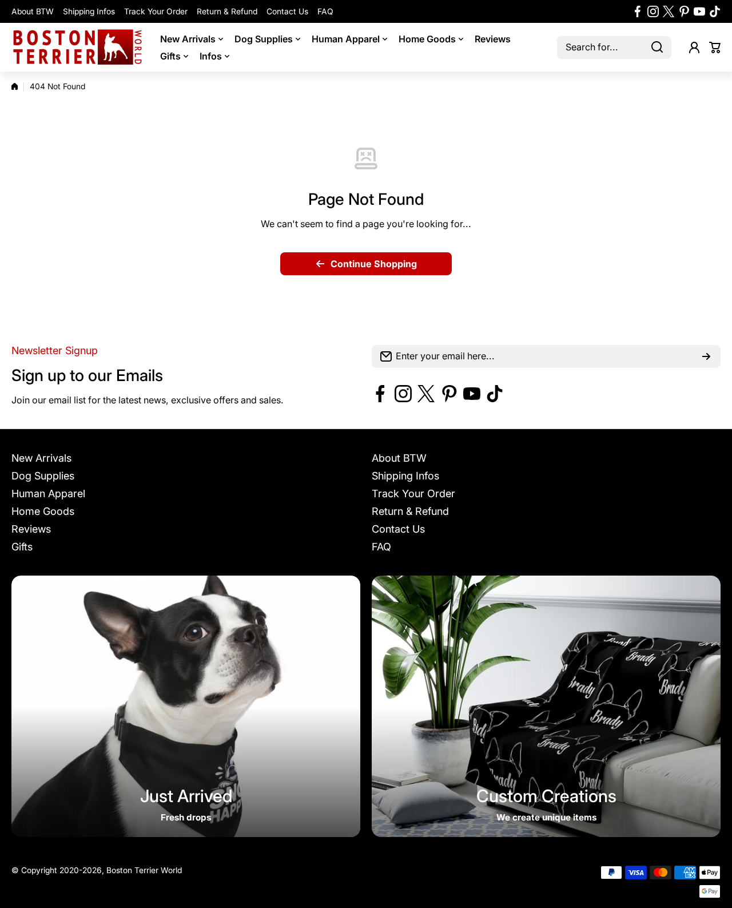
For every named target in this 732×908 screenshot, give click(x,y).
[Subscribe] (706, 356)
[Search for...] (657, 47)
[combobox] (614, 47)
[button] (715, 47)
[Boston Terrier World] (77, 47)
